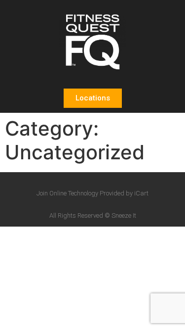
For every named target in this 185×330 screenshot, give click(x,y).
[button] (93, 98)
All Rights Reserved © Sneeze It (92, 215)
